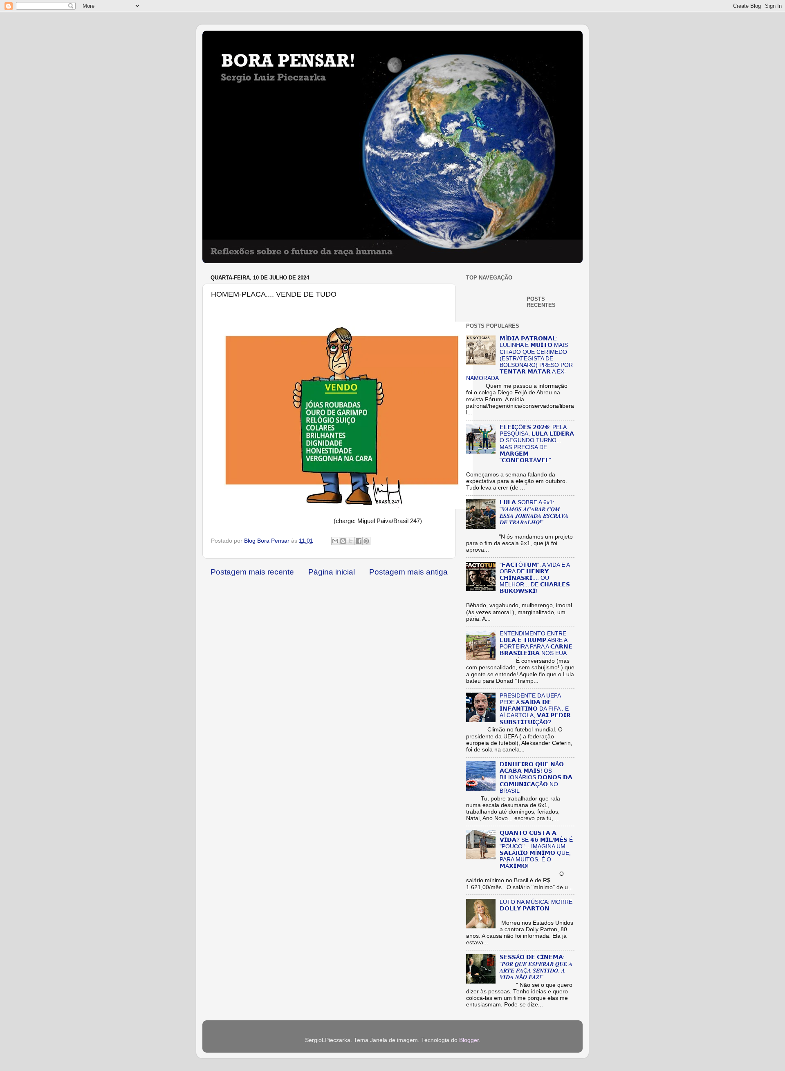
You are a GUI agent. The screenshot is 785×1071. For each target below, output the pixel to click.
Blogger (469, 1040)
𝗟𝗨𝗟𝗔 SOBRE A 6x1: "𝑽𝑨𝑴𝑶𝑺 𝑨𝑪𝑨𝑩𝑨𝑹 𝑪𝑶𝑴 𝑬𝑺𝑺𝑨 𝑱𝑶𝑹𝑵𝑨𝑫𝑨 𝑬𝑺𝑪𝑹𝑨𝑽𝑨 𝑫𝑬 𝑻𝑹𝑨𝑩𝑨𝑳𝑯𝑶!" (534, 512)
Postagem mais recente (252, 572)
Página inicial (331, 572)
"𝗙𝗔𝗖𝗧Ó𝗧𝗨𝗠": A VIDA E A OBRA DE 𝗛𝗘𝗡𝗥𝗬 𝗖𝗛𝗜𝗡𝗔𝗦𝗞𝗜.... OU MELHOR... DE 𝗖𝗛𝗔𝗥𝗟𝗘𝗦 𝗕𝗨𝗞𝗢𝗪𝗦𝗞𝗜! (535, 578)
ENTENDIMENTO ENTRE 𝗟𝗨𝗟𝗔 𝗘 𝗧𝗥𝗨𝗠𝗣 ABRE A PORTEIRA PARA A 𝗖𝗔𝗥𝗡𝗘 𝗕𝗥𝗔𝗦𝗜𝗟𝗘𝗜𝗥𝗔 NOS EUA (536, 644)
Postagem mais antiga (408, 572)
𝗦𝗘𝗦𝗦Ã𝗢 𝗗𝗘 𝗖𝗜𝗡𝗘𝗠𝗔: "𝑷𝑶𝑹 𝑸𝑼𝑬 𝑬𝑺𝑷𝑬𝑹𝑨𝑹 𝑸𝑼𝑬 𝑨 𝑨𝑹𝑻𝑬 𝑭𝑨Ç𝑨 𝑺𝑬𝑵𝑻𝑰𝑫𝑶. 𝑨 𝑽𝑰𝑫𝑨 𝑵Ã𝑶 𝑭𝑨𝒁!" (536, 967)
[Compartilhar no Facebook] (358, 541)
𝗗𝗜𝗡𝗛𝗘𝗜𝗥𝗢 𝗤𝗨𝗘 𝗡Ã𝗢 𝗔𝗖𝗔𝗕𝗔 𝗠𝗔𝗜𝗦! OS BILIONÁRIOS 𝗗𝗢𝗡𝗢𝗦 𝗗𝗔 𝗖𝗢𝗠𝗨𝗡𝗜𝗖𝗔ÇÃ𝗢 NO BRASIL (536, 777)
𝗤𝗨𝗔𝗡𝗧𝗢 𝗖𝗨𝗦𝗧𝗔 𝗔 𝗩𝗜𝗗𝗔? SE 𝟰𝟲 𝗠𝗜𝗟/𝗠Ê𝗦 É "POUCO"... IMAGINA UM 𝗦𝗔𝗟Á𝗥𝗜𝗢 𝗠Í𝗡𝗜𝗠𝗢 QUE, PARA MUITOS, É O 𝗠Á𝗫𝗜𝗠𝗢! (536, 849)
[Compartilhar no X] (351, 541)
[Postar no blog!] (343, 541)
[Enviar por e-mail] (335, 541)
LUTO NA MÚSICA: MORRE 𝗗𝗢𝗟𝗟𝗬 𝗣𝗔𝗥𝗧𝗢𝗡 (536, 905)
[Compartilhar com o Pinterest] (366, 541)
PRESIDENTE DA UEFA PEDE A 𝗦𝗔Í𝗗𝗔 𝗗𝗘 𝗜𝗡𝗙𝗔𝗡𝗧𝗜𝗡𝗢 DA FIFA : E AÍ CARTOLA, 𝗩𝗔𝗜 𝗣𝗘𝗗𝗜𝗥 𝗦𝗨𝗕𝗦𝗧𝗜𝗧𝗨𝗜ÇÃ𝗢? (535, 709)
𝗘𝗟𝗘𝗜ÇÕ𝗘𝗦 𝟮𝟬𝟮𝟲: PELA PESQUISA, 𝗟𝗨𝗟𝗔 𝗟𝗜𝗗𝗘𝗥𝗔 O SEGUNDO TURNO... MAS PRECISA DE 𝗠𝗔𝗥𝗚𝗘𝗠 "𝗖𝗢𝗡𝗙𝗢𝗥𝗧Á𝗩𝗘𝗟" (537, 443)
